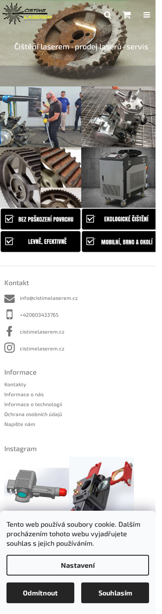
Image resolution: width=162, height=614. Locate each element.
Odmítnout (40, 593)
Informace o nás (24, 394)
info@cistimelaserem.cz (49, 298)
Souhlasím (115, 593)
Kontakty (15, 384)
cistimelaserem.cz (42, 331)
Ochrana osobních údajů (33, 414)
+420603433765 (39, 315)
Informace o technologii (33, 404)
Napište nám (19, 424)
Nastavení (78, 565)
